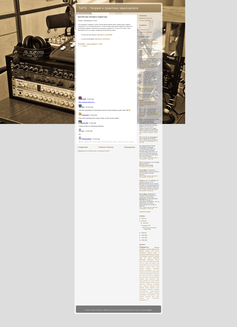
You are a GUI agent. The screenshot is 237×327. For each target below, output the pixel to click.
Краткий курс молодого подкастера (149, 228)
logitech (151, 273)
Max (140, 109)
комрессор (149, 284)
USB (149, 271)
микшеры (146, 286)
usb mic (147, 277)
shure (140, 277)
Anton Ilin (142, 40)
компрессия (156, 258)
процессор (150, 259)
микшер (148, 249)
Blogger (149, 310)
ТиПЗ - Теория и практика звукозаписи (108, 8)
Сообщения (142, 254)
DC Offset (145, 263)
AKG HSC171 (155, 251)
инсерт (152, 282)
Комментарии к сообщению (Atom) (98, 151)
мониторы (141, 287)
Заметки (84, 46)
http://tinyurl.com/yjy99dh (104, 35)
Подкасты (144, 247)
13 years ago (150, 177)
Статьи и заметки (144, 20)
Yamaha (149, 252)
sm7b (143, 277)
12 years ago (150, 158)
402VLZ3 (157, 259)
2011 (143, 218)
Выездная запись (143, 279)
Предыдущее (129, 147)
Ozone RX (152, 265)
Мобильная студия (154, 279)
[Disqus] (106, 71)
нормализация (142, 289)
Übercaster (156, 277)
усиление (141, 296)
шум (148, 298)
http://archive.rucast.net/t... (149, 88)
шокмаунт (141, 298)
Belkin (151, 261)
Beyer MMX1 (156, 261)
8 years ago (150, 85)
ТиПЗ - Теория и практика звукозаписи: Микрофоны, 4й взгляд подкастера (148, 67)
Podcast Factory (150, 266)
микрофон (142, 249)
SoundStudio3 (156, 268)
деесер (153, 280)
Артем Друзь (143, 170)
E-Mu (150, 263)
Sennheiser (148, 268)
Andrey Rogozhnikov (146, 59)
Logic (158, 263)
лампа (140, 286)
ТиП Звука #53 (142, 166)
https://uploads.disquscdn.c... (147, 102)
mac (158, 273)
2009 (143, 233)
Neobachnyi (143, 48)
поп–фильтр (142, 292)
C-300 (140, 263)
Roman (141, 119)
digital (154, 271)
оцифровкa (156, 289)
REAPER (141, 268)
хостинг (157, 296)
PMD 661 (157, 265)
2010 (143, 221)
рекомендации (142, 294)
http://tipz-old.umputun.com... (145, 64)
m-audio (155, 273)
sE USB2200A (155, 275)
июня (144, 223)
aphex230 (151, 256)
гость (149, 280)
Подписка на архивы (145, 32)
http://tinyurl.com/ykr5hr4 (102, 39)
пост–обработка (149, 292)
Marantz (153, 254)
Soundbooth (142, 270)
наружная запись (154, 287)
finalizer (157, 271)
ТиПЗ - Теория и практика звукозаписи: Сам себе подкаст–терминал (148, 132)
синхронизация (151, 294)
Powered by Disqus (145, 211)
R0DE (158, 266)
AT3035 (148, 261)
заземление (142, 282)
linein (148, 273)
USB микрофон (143, 256)
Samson (157, 254)
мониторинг (142, 259)
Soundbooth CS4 (150, 270)
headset (141, 273)
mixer (140, 275)
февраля (146, 225)
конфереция (156, 284)
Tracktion (141, 271)
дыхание (157, 280)
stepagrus (142, 72)
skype (153, 249)
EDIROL (154, 263)
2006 (143, 240)
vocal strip (151, 277)
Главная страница (106, 147)
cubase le (156, 252)
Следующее (83, 147)
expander (156, 256)
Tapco (157, 270)
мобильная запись (154, 286)
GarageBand (142, 252)
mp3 (144, 275)
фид (153, 296)
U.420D (145, 271)
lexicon (144, 273)
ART (145, 261)
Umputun (142, 180)
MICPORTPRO (142, 265)
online (140, 258)
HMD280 (148, 254)
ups (145, 258)
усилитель (147, 296)
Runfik (141, 100)
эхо (147, 300)
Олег (140, 94)
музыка (147, 287)
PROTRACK (142, 266)
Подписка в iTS (143, 29)
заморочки (148, 282)
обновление (150, 289)
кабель (149, 258)
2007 (143, 237)
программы (156, 292)
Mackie (157, 249)
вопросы (147, 251)
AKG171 (141, 261)
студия (157, 294)
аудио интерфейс (143, 280)
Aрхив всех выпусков (145, 18)
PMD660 (141, 251)
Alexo (141, 162)
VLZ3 (151, 271)
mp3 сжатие (148, 275)
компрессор (142, 284)
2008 (143, 235)
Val (140, 88)
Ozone (148, 265)
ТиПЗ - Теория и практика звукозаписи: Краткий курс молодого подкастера (148, 43)
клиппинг (157, 282)
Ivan (140, 146)
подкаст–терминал (154, 291)
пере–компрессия (143, 291)
